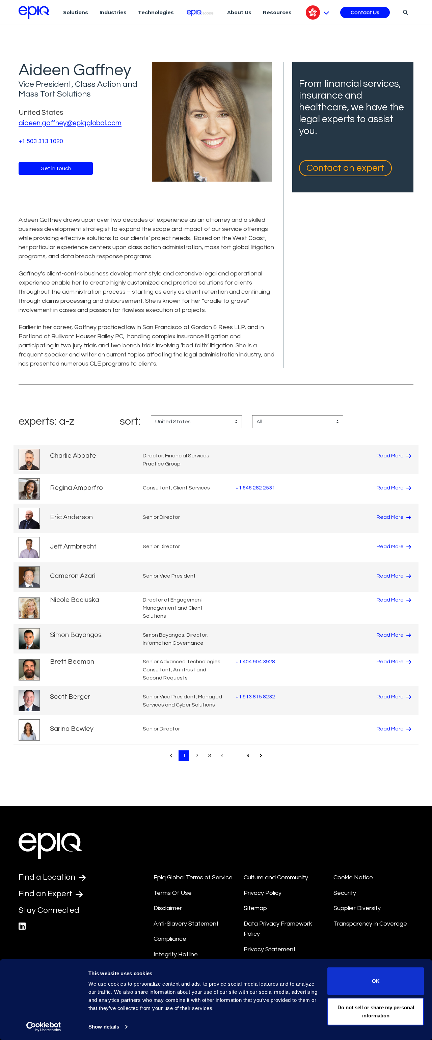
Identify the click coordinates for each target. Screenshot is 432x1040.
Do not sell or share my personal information (376, 1011)
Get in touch (55, 168)
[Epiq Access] (201, 12)
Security (344, 893)
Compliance (170, 939)
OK (376, 981)
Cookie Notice (353, 877)
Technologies (156, 12)
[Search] (404, 12)
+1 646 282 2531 (255, 487)
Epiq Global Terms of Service (193, 877)
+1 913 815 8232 (255, 696)
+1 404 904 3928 (255, 661)
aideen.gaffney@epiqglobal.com (70, 123)
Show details (103, 1027)
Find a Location (48, 877)
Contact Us (365, 12)
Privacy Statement (270, 949)
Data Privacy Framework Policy (278, 929)
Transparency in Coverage (370, 924)
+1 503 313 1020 (41, 141)
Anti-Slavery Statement (186, 924)
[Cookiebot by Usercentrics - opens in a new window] (43, 1027)
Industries (113, 12)
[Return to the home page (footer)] (34, 12)
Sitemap (255, 908)
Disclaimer (168, 908)
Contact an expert (345, 168)
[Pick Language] (317, 12)
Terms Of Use (173, 893)
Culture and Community (276, 877)
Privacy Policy (262, 893)
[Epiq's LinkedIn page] (22, 926)
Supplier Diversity (357, 908)
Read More (391, 455)
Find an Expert (46, 893)
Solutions (75, 12)
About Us (239, 12)
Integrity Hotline (176, 954)
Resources (277, 12)
